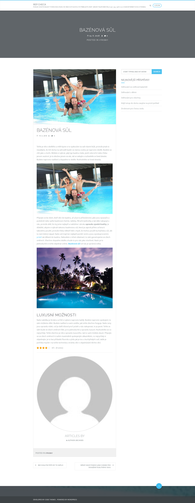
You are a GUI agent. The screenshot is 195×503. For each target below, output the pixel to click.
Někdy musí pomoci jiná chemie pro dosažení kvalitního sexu (95, 466)
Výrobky (103, 40)
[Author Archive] (75, 394)
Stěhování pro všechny (130, 98)
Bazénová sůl (74, 243)
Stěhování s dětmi (128, 92)
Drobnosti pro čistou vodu (132, 108)
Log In (157, 5)
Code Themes (50, 499)
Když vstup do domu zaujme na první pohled (140, 103)
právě (39, 237)
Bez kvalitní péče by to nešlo (50, 465)
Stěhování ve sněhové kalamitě (134, 87)
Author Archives (75, 440)
